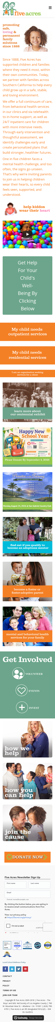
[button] (5, 969)
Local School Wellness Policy (14, 962)
